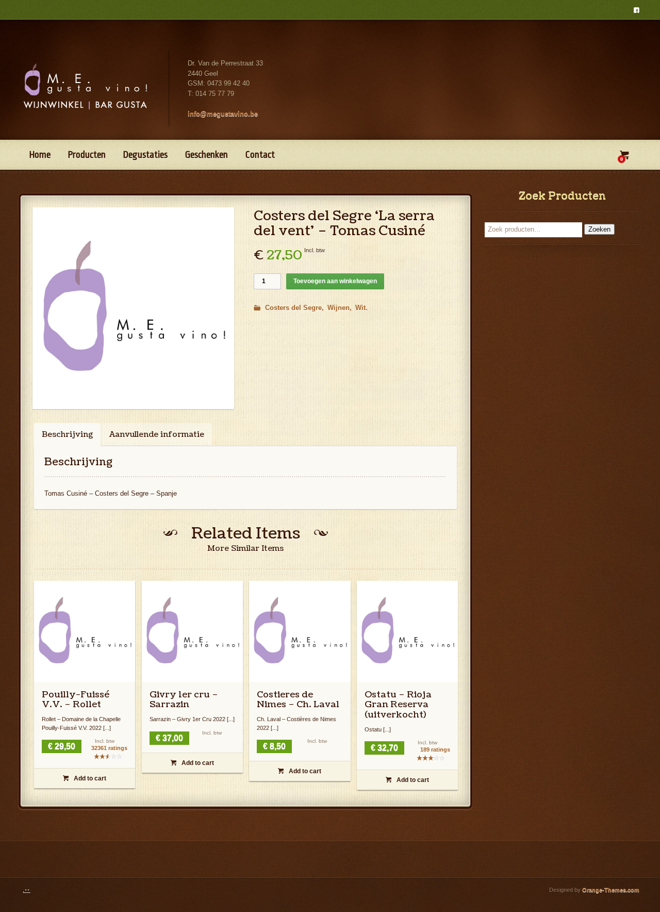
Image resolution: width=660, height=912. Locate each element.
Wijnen (338, 308)
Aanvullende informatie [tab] (156, 434)
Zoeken (599, 229)
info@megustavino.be (223, 114)
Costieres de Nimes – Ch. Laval (298, 700)
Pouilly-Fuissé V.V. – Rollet (75, 700)
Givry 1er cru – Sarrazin (184, 700)
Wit (360, 308)
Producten (87, 155)
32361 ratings (109, 748)
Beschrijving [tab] (67, 434)
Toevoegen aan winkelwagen (335, 281)
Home (40, 155)
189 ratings (435, 750)
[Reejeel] (32, 890)
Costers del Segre (293, 308)
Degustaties (145, 155)
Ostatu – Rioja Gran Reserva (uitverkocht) (398, 705)
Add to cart (84, 778)
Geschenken (206, 155)
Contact (260, 155)
